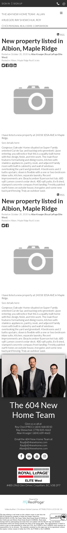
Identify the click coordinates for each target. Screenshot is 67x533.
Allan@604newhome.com (33, 448)
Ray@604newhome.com (33, 445)
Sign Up (17, 3)
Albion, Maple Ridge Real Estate (25, 60)
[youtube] (37, 456)
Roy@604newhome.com (33, 442)
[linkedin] (30, 456)
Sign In (6, 3)
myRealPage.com (34, 502)
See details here (11, 142)
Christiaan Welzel (24, 509)
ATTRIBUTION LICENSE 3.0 (50, 509)
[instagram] (45, 456)
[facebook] (22, 456)
